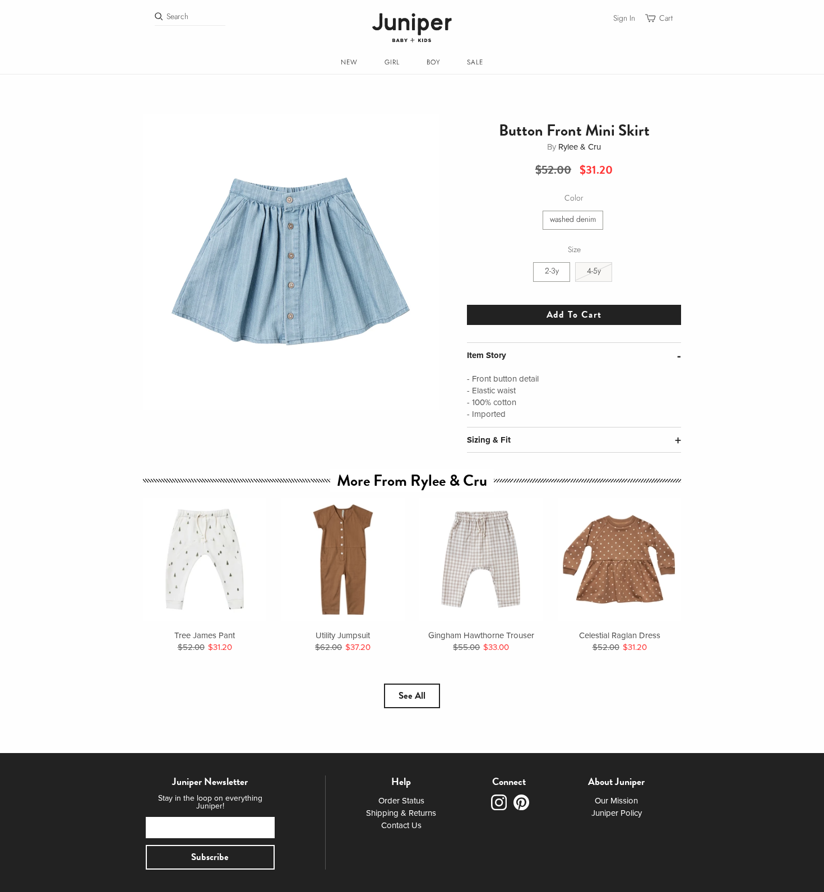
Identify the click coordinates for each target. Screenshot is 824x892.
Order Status (401, 801)
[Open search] (159, 16)
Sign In (624, 18)
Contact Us (401, 825)
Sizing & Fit (489, 440)
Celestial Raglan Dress (619, 635)
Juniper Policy (616, 813)
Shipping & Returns (401, 813)
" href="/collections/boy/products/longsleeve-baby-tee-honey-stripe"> (204, 559)
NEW (349, 62)
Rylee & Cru (579, 147)
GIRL (392, 62)
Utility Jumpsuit (343, 635)
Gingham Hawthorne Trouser (481, 635)
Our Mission (616, 801)
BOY (433, 62)
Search (177, 16)
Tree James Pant (204, 635)
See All (412, 696)
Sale (475, 62)
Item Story (486, 355)
